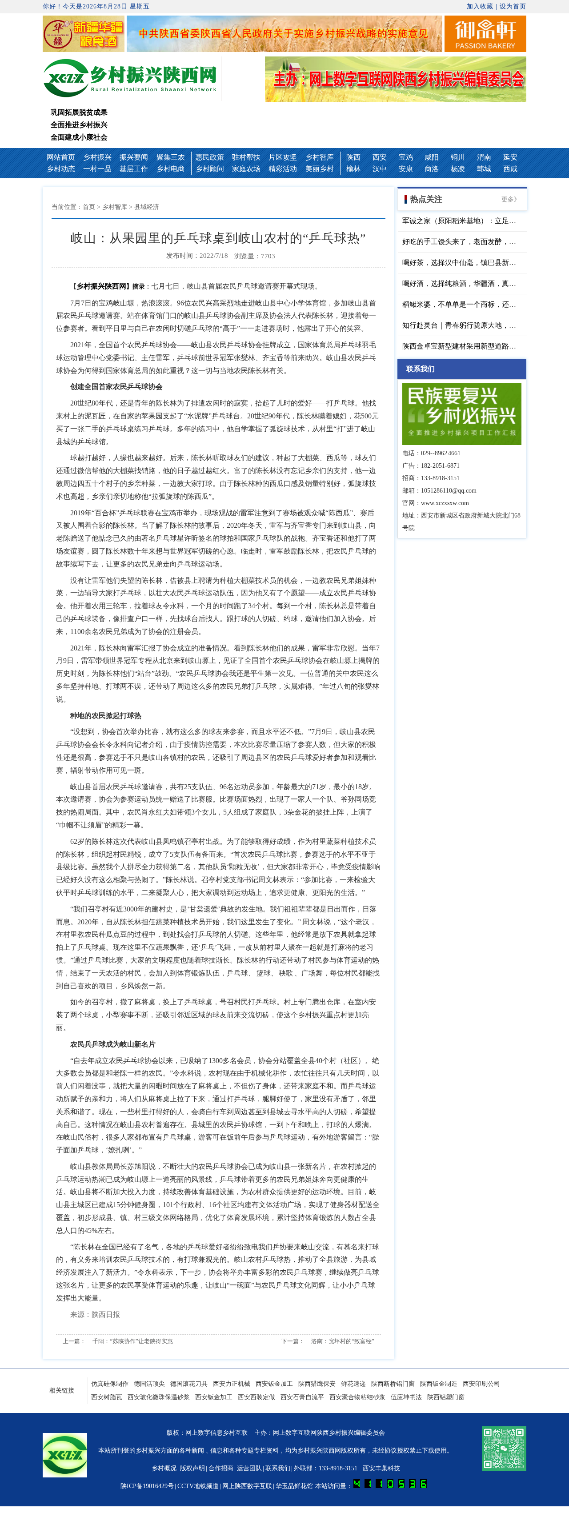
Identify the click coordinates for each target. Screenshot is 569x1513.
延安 (510, 157)
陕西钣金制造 (438, 1384)
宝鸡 (406, 157)
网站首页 (61, 157)
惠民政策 (210, 157)
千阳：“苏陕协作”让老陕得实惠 (132, 1341)
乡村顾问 (210, 169)
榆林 (353, 169)
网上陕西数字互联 (247, 1486)
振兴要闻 (134, 157)
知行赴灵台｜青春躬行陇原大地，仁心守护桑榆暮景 (484, 325)
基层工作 (134, 169)
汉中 (380, 169)
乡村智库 (319, 157)
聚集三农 (170, 157)
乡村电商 (170, 169)
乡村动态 (61, 169)
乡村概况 (164, 1468)
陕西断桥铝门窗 (393, 1384)
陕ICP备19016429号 (147, 1486)
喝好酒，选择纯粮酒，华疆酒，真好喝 (462, 283)
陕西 (353, 157)
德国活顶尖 (149, 1384)
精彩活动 (282, 169)
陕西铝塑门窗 (446, 1397)
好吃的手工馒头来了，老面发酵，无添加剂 (469, 241)
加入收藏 (480, 6)
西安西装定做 (256, 1397)
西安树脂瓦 (106, 1397)
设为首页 (513, 6)
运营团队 (249, 1468)
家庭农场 (246, 169)
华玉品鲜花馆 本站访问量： (315, 1486)
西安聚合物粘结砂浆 (357, 1397)
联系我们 (277, 1468)
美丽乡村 (319, 169)
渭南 (484, 157)
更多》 (510, 199)
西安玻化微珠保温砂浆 (159, 1397)
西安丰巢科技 (381, 1468)
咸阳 (432, 157)
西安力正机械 (231, 1384)
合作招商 (220, 1468)
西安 (380, 157)
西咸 (510, 169)
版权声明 (192, 1468)
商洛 (432, 169)
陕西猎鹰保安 (317, 1384)
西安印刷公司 (481, 1384)
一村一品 (97, 169)
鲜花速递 (353, 1384)
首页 (89, 207)
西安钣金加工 (274, 1384)
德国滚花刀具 (189, 1384)
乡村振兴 (97, 157)
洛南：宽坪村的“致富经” (342, 1341)
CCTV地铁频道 (198, 1486)
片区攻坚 (282, 157)
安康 (406, 169)
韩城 (484, 169)
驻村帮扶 (246, 157)
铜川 (458, 157)
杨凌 (458, 169)
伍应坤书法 (406, 1397)
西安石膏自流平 (302, 1397)
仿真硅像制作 (109, 1384)
